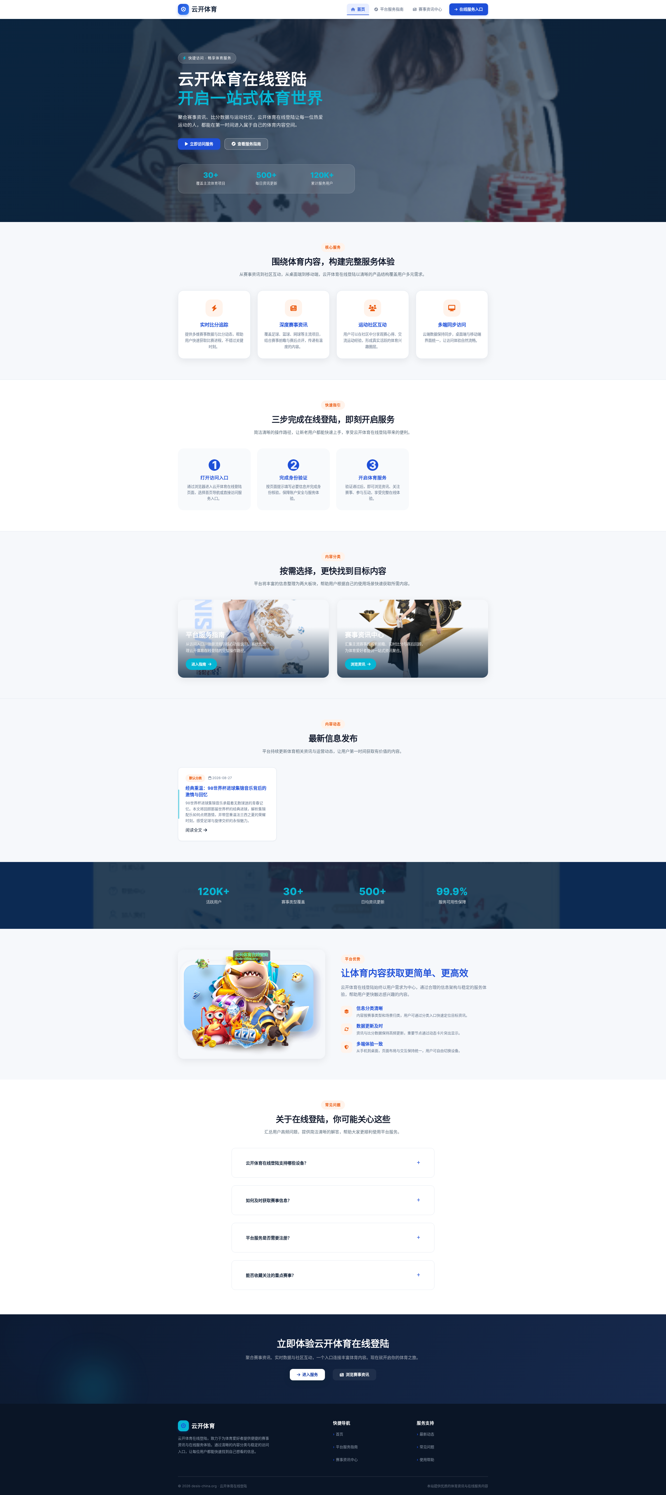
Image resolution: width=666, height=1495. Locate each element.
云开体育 (204, 9)
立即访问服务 (201, 143)
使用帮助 (427, 1459)
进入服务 (310, 1374)
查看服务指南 (249, 143)
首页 (361, 9)
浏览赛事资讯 (357, 1374)
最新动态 (427, 1434)
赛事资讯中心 (430, 9)
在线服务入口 (471, 9)
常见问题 (427, 1447)
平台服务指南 (392, 9)
